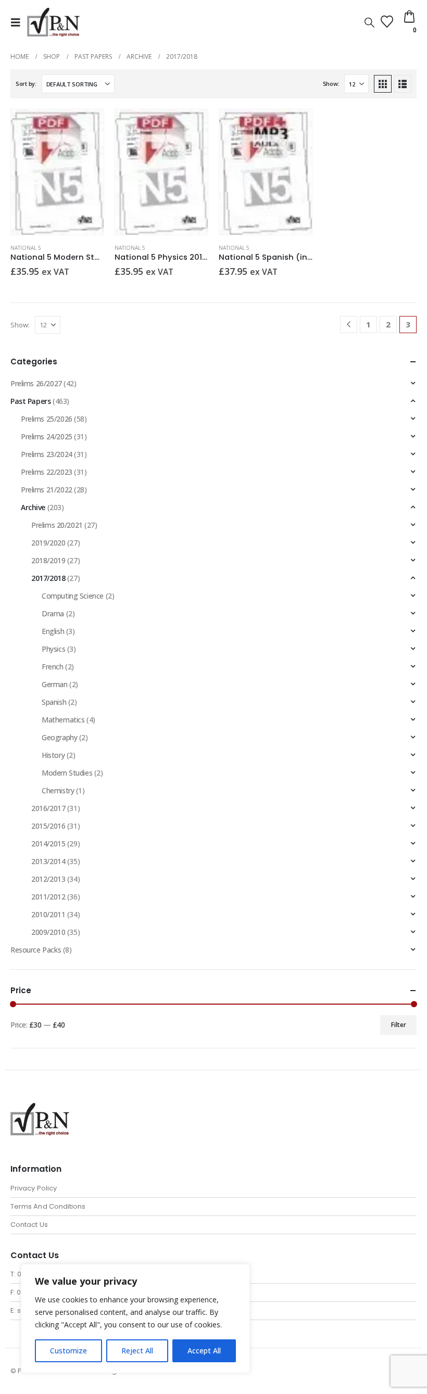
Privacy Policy (33, 1188)
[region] (135, 1318)
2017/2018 (48, 578)
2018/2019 (48, 560)
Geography (59, 737)
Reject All (137, 1350)
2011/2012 (48, 897)
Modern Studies (67, 773)
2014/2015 (48, 843)
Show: (331, 83)
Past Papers (30, 401)
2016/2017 (48, 808)
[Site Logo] (53, 22)
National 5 (25, 247)
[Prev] (348, 324)
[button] (18, 22)
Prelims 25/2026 (46, 419)
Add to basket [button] (86, 126)
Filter (398, 1024)
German (54, 684)
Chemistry (58, 790)
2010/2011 (48, 914)
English (53, 631)
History (53, 755)
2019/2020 (48, 543)
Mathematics (63, 720)
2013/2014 (48, 861)
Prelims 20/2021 (57, 525)
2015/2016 (48, 826)
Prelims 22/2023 (46, 472)
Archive (33, 507)
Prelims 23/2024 (46, 454)
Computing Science (73, 596)
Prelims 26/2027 (36, 383)
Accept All (204, 1350)
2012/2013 (48, 879)
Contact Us (29, 1225)
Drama (53, 613)
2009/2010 (48, 932)
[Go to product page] (57, 171)
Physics (53, 649)
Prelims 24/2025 (46, 436)
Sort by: (26, 83)
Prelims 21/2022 (46, 490)
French (52, 666)
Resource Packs (35, 950)
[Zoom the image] (39, 1109)
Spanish (54, 702)
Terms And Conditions (47, 1206)
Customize (68, 1350)
